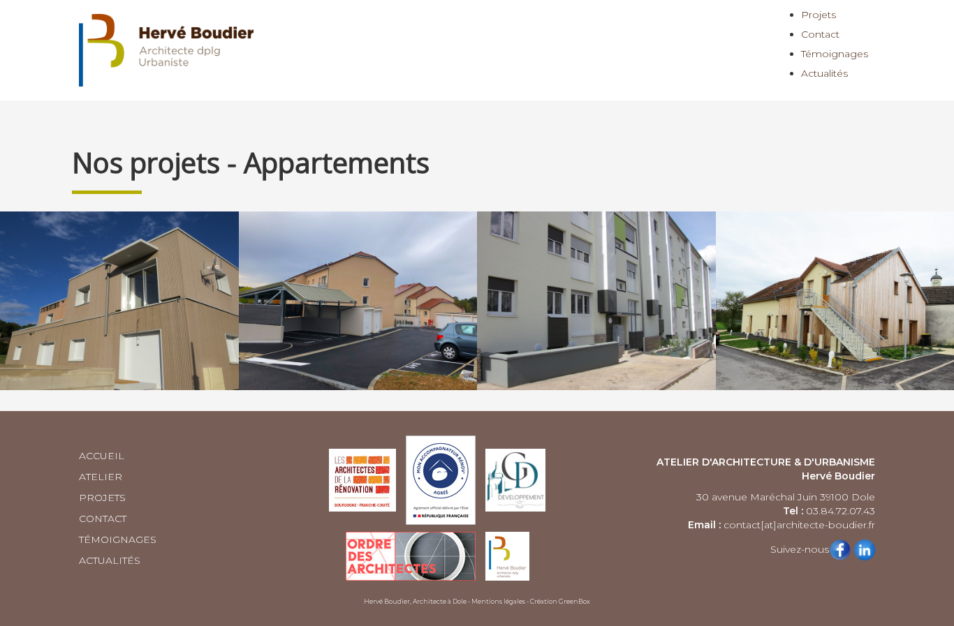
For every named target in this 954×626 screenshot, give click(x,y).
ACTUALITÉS (109, 560)
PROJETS (102, 497)
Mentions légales (498, 601)
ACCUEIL (101, 455)
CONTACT (102, 518)
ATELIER (100, 476)
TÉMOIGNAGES (117, 539)
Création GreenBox (560, 601)
